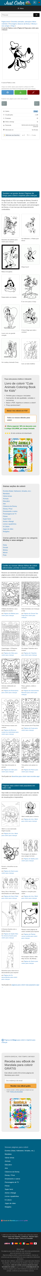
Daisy (5, 545)
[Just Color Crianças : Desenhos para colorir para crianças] (17, 2)
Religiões (6, 531)
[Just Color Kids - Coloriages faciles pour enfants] (12, 1243)
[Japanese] (35, 1243)
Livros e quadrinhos (9, 524)
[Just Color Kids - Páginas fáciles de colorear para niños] (16, 1243)
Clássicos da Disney (10, 506)
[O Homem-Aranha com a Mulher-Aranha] (11, 926)
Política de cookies (13, 1238)
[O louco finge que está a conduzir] (30, 327)
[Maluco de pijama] (11, 269)
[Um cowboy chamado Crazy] (11, 359)
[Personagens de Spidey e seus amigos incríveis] (30, 851)
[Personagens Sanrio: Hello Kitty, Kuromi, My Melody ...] (30, 954)
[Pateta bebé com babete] (11, 294)
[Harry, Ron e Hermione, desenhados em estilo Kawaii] (11, 889)
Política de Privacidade (26, 1238)
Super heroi (7, 519)
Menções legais (33, 1236)
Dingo (13, 26)
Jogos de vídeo (8, 529)
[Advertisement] (20, 163)
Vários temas (7, 496)
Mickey (5, 550)
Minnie (5, 552)
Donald (5, 547)
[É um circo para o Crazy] (30, 299)
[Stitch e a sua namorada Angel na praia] (11, 826)
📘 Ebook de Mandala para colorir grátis (14, 1220)
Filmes (5, 516)
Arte (4, 504)
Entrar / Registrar (34, 2)
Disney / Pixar (7, 509)
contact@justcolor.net (32, 1267)
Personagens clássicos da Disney (19, 24)
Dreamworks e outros (10, 511)
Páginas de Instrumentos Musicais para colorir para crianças (30, 692)
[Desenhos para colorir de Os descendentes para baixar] (11, 968)
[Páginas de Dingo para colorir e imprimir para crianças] (3, 1040)
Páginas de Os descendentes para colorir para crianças (9, 977)
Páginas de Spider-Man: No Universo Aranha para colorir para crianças (10, 936)
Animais (5, 498)
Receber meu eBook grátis (20, 1086)
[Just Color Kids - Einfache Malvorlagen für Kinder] (27, 1243)
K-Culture (6, 526)
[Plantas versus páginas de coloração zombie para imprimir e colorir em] (30, 927)
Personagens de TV (9, 514)
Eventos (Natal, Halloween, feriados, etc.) (17, 491)
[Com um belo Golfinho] (30, 361)
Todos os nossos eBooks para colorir (18, 419)
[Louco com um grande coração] (11, 330)
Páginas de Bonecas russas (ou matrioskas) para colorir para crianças (10, 732)
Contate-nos (24, 1236)
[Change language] (39, 2)
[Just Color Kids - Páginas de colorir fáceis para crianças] (20, 1243)
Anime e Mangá (8, 521)
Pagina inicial (6, 21)
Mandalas (6, 493)
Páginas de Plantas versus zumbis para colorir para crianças (29, 936)
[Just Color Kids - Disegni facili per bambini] (23, 1243)
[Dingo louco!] (30, 264)
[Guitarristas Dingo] (11, 237)
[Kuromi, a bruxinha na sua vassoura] (11, 863)
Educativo (6, 501)
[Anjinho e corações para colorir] (30, 889)
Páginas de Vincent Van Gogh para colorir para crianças (29, 615)
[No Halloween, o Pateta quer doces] (30, 236)
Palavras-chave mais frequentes (11, 1236)
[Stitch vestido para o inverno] (30, 813)
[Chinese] (31, 1243)
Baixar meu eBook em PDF (17, 411)
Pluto (4, 555)
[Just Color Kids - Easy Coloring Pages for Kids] (7, 1243)
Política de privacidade (16, 1091)
